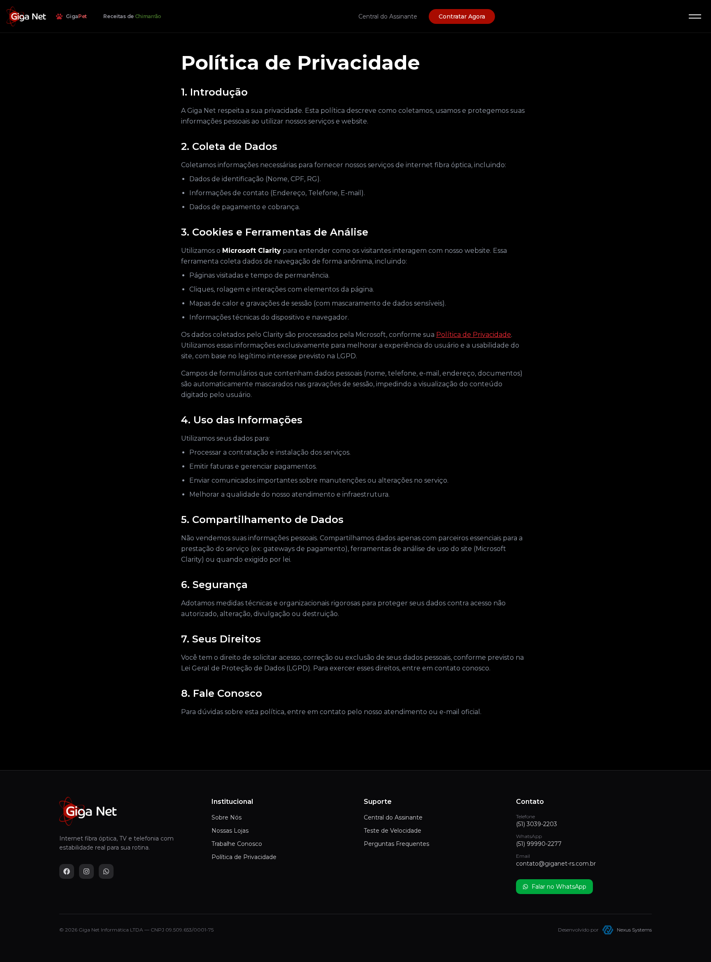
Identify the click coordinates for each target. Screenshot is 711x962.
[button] (694, 16)
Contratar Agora (462, 16)
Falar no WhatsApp (559, 886)
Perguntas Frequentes (396, 844)
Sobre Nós (226, 817)
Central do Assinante (387, 16)
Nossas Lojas (230, 830)
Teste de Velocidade (392, 830)
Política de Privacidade (473, 335)
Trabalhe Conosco (236, 844)
